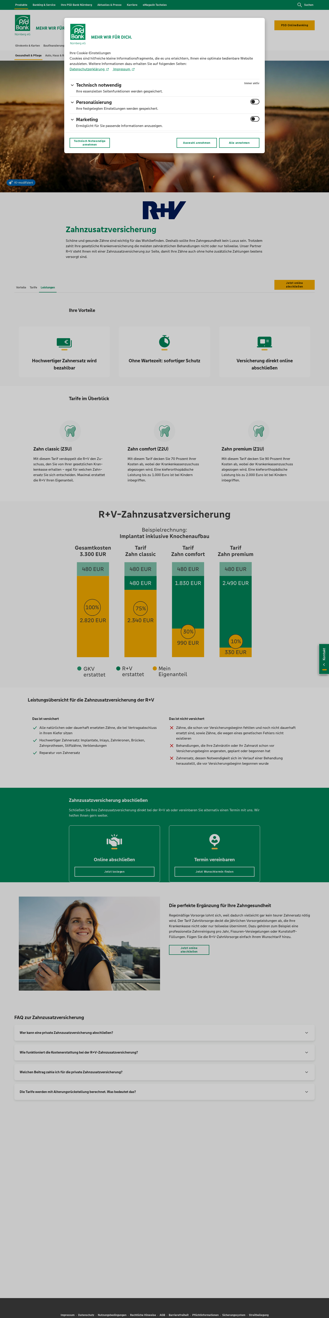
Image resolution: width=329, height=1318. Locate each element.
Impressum (121, 69)
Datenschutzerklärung (87, 69)
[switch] (254, 101)
